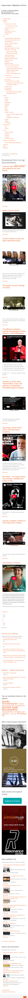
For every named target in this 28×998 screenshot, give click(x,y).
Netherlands (8, 102)
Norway (6, 105)
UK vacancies (8, 88)
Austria (6, 97)
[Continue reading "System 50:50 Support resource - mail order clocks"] (6, 957)
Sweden (7, 121)
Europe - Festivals (9, 112)
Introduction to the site (10, 24)
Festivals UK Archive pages (13, 77)
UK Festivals (8, 75)
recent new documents (10, 708)
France (6, 99)
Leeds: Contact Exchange (13, 67)
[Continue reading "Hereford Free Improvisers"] (6, 925)
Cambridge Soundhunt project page (11, 931)
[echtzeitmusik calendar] (14, 817)
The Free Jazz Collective (10, 634)
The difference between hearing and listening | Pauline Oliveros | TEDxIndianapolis (14, 331)
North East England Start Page (12, 48)
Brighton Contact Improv (12, 70)
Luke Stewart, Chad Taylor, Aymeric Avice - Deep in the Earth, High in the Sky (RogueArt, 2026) (14, 651)
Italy (6, 107)
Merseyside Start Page (12, 51)
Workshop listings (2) (12, 93)
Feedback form (8, 32)
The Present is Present (11, 563)
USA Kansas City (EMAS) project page (12, 963)
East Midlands (8, 45)
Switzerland (8, 122)
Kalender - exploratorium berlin (13, 670)
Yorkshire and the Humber (11, 58)
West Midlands (8, 46)
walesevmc (13, 714)
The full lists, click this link (8, 941)
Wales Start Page (9, 63)
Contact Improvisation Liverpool (14, 68)
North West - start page (10, 49)
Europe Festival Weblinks (13, 117)
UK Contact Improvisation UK (12, 65)
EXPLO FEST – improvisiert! (9, 673)
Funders (7, 29)
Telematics (6, 714)
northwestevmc (20, 706)
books (6, 701)
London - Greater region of (11, 43)
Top (25, 997)
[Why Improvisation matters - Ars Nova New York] (14, 761)
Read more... (5, 206)
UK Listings (7, 79)
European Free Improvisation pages (15, 83)
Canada (6, 128)
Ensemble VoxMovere (8, 683)
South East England (9, 55)
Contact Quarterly (9, 132)
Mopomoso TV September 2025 (10, 981)
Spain (6, 109)
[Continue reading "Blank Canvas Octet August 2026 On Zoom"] (6, 879)
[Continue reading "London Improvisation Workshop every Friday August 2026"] (6, 869)
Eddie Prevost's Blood (10, 210)
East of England (8, 41)
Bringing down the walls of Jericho (11, 644)
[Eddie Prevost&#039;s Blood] (14, 220)
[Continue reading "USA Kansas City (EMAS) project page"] (6, 965)
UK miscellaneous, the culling (12, 81)
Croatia (6, 101)
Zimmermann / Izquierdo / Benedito (11, 687)
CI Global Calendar (9, 138)
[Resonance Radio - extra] (14, 842)
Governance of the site (10, 31)
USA (6, 126)
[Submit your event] (12, 801)
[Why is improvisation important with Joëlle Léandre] (14, 736)
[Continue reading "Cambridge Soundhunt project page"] (6, 933)
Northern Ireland (9, 60)
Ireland (6, 110)
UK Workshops (8, 89)
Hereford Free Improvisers (9, 923)
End (4, 625)
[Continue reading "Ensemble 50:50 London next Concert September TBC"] (6, 890)
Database (7, 134)
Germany (7, 104)
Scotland (7, 61)
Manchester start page (12, 53)
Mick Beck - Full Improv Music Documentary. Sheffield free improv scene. (13, 479)
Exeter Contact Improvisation (14, 73)
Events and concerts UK (13, 705)
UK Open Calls (8, 86)
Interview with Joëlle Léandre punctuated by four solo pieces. (13, 168)
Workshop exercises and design (14, 91)
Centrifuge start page (12, 84)
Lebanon (7, 135)
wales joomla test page (12, 26)
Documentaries (10, 703)
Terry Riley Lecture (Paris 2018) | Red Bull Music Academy (12, 430)
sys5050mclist (8, 712)
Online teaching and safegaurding (13, 142)
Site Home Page (5, 990)
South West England (10, 57)
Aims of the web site (10, 28)
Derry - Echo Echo (11, 72)
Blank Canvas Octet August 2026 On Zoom (13, 876)
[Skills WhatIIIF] (14, 780)
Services (7, 34)
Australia (7, 137)
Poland (6, 119)
